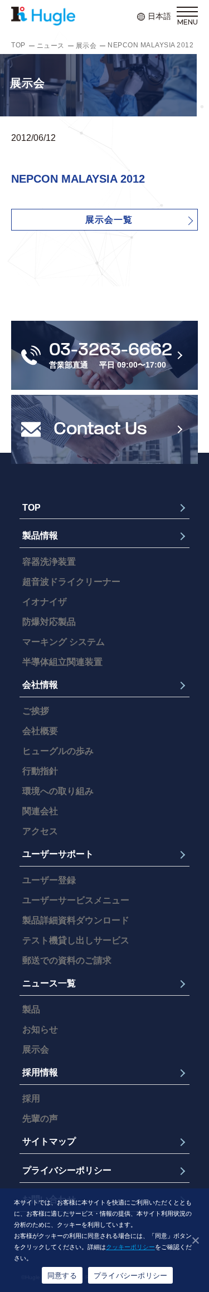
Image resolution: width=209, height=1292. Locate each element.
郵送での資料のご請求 (66, 960)
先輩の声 (40, 1118)
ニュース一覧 (49, 983)
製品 (31, 1009)
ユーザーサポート (58, 854)
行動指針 (40, 771)
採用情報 (40, 1072)
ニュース (51, 45)
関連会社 (40, 811)
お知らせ (40, 1029)
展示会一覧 (109, 219)
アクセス (40, 831)
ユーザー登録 (49, 880)
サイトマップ (49, 1141)
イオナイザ (44, 601)
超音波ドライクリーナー (71, 581)
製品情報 (40, 535)
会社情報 (40, 684)
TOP (18, 45)
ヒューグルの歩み (58, 751)
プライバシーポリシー (66, 1170)
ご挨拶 (35, 711)
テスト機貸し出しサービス (75, 940)
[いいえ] (195, 1240)
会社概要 (40, 731)
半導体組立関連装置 (62, 662)
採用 (31, 1098)
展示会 (86, 45)
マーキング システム (63, 642)
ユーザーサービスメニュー (75, 900)
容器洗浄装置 (49, 561)
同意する (62, 1275)
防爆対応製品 (49, 622)
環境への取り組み (58, 791)
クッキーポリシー (130, 1247)
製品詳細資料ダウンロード (75, 920)
